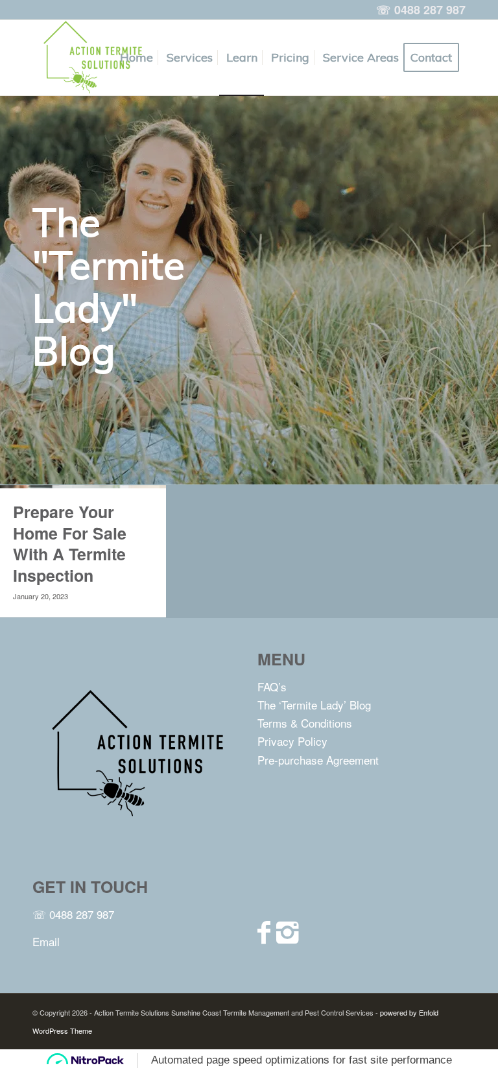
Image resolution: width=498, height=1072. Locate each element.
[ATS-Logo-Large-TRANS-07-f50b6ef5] (91, 57)
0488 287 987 (430, 9)
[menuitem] (136, 57)
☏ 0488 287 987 (73, 914)
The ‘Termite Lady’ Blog (314, 705)
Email (46, 941)
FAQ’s (272, 686)
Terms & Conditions (304, 723)
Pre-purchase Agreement (318, 760)
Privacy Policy (292, 741)
